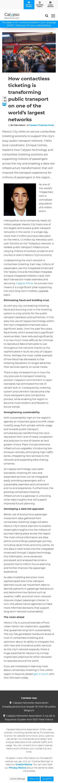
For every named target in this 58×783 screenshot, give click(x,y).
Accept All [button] (47, 779)
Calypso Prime (24, 283)
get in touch (41, 674)
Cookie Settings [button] (17, 779)
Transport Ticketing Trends (41, 125)
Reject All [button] (33, 779)
